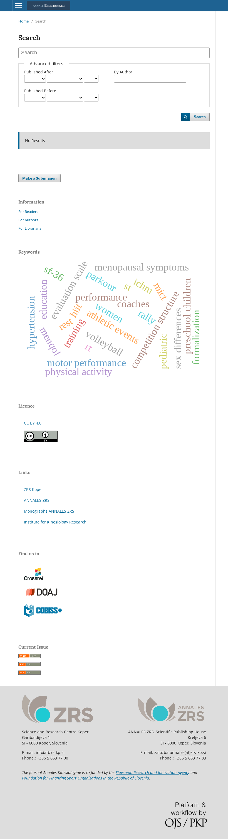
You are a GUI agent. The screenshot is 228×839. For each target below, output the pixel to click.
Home (23, 21)
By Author (123, 72)
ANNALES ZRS (36, 500)
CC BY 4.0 (32, 423)
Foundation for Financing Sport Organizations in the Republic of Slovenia (85, 778)
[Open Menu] (18, 5)
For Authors (28, 219)
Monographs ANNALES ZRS (49, 511)
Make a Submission (39, 178)
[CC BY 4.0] (41, 440)
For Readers (28, 211)
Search (200, 117)
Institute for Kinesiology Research (55, 522)
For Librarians (29, 228)
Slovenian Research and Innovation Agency (152, 772)
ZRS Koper (33, 489)
